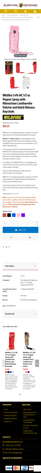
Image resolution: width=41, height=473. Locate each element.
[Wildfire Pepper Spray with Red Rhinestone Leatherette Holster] (9, 68)
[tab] (20, 266)
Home (6, 409)
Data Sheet (9, 266)
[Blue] (11, 372)
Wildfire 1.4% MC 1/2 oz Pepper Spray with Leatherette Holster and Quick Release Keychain (11, 359)
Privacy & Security (10, 415)
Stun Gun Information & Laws (30, 426)
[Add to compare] (29, 237)
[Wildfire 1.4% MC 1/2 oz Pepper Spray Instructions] (26, 83)
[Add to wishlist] (11, 237)
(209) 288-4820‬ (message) (14, 449)
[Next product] (38, 17)
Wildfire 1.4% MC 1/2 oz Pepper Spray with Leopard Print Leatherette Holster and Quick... (29, 359)
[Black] (8, 372)
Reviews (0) (9, 314)
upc (4, 306)
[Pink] (13, 372)
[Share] (3, 247)
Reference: (6, 123)
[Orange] (26, 372)
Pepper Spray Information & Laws (30, 432)
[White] (24, 372)
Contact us (7, 421)
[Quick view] (17, 343)
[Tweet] (6, 247)
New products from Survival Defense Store (30, 414)
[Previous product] (37, 17)
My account (27, 409)
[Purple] (28, 372)
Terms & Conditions (10, 412)
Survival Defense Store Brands (29, 421)
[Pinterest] (9, 247)
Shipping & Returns (10, 418)
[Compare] (17, 339)
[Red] (6, 372)
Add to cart (22, 230)
